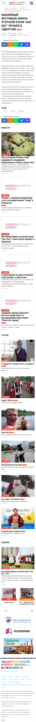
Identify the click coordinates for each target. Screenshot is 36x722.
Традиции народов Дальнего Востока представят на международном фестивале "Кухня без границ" (15, 316)
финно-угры (21, 111)
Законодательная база (7, 685)
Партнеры (29, 685)
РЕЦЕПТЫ (16, 679)
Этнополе (5, 360)
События (5, 155)
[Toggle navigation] (3, 3)
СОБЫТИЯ (25, 676)
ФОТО (10, 679)
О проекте (4, 682)
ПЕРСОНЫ (3, 679)
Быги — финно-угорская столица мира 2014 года (26, 603)
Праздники (27, 599)
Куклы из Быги (9, 602)
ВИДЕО (22, 679)
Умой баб (5, 433)
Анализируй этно (8, 429)
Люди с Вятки (7, 400)
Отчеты (3, 687)
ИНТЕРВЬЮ (18, 676)
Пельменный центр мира (11, 465)
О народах (6, 397)
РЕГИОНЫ (10, 676)
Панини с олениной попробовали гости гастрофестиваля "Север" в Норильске (17, 200)
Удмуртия (13, 111)
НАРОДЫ (3, 676)
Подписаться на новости (10, 671)
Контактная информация (14, 682)
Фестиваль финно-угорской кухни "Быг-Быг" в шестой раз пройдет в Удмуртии (18, 239)
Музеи (9, 599)
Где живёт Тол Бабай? (10, 499)
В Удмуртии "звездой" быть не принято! (17, 364)
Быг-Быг (5, 111)
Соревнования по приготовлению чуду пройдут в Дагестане (17, 276)
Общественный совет (20, 685)
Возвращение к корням (10, 531)
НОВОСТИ (29, 679)
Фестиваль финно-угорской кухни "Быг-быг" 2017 (17, 573)
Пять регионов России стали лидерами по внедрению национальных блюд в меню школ (17, 160)
